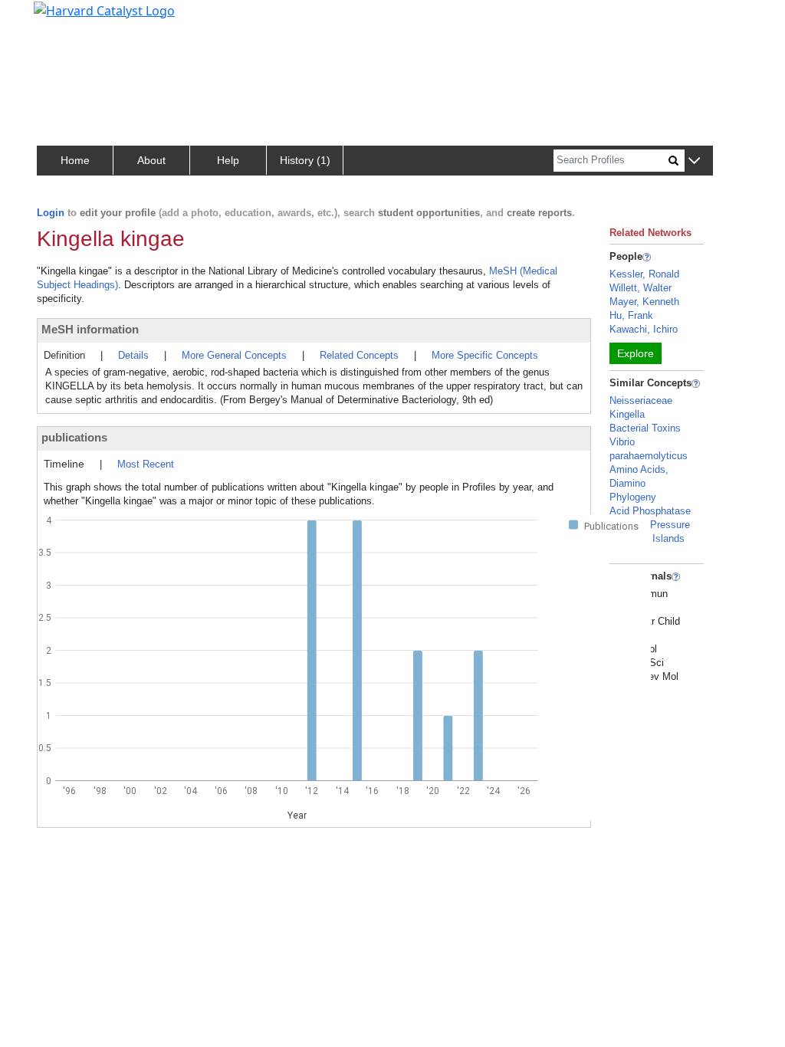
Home (75, 160)
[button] (694, 161)
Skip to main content (64, 18)
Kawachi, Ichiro (643, 329)
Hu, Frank (631, 315)
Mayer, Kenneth (644, 301)
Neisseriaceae (640, 400)
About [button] (151, 160)
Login (50, 212)
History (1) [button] (305, 160)
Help (228, 160)
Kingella (627, 414)
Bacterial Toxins (645, 428)
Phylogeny (632, 497)
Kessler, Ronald (644, 274)
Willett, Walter (640, 288)
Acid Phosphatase (650, 511)
